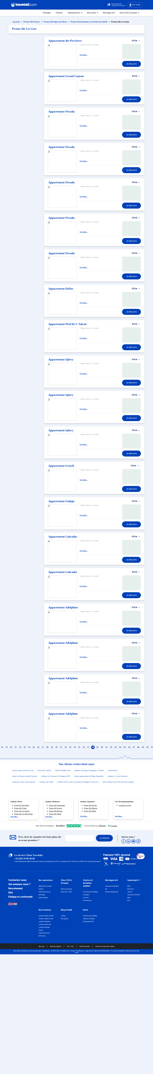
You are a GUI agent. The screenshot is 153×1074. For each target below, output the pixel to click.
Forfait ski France (44, 933)
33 (70, 747)
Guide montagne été (111, 892)
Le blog (63, 916)
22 (20, 747)
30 (56, 747)
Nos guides (64, 919)
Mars (129, 897)
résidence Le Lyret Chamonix (118, 776)
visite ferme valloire (44, 770)
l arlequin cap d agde (46, 782)
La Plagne (86, 895)
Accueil (16, 22)
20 (11, 747)
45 (124, 747)
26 (38, 747)
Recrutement (15, 888)
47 (134, 747)
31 (61, 747)
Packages (47, 13)
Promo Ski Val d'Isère (21, 805)
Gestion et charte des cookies (105, 946)
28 (47, 747)
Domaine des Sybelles (90, 916)
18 (2, 747)
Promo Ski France (31, 22)
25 (34, 747)
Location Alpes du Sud (46, 919)
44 (120, 747)
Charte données (84, 946)
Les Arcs (86, 897)
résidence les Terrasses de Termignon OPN (55, 776)
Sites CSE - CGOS (66, 892)
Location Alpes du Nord (46, 916)
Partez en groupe (66, 889)
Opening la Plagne (89, 919)
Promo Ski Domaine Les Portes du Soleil (89, 22)
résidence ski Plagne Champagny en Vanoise (89, 770)
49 (143, 747)
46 (129, 747)
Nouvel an (130, 889)
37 (88, 747)
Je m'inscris (104, 838)
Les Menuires (87, 900)
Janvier (129, 892)
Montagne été (109, 13)
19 (7, 747)
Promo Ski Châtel (55, 814)
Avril (128, 900)
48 (138, 747)
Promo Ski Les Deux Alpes (23, 814)
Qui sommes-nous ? (19, 884)
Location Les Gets (125, 805)
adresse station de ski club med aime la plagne (118, 782)
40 (102, 747)
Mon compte (136, 5)
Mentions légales (55, 946)
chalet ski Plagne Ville (62, 770)
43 (116, 747)
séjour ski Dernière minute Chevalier (24, 776)
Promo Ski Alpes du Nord (55, 22)
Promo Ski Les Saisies (21, 811)
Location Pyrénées (44, 921)
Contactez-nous (17, 880)
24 (29, 747)
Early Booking (43, 897)
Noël (128, 886)
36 (84, 747)
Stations (59, 13)
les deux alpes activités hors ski (22, 770)
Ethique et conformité (20, 896)
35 (79, 747)
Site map (42, 946)
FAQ (10, 892)
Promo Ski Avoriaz (55, 808)
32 (66, 747)
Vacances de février (133, 895)
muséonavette (112, 770)
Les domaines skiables (90, 892)
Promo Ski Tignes (20, 808)
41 (106, 747)
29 (52, 747)
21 (15, 747)
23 (25, 747)
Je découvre (131, 64)
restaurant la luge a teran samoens (23, 782)
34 (75, 747)
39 (97, 747)
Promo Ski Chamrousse (57, 805)
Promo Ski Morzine (55, 811)
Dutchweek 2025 (88, 921)
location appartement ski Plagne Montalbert (89, 776)
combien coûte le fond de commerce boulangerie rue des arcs (77, 782)
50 (147, 747)
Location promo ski (45, 924)
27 (43, 747)
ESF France (42, 936)
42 (111, 747)
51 (152, 747)
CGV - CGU (70, 946)
